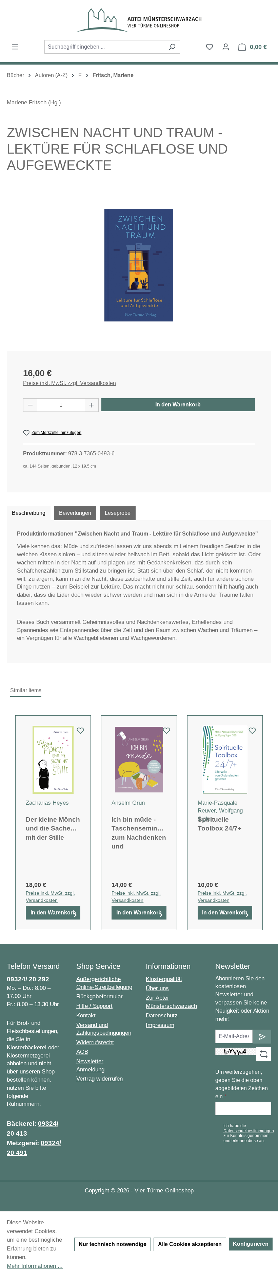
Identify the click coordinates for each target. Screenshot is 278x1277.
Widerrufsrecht (95, 1042)
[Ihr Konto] (226, 47)
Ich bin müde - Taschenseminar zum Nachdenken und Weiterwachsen (139, 832)
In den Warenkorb (178, 404)
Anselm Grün (128, 803)
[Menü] (15, 47)
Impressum (160, 1025)
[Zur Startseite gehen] (139, 20)
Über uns (157, 988)
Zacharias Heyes (47, 803)
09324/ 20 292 (28, 979)
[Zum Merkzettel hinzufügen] (80, 732)
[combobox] (104, 47)
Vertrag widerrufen (99, 1078)
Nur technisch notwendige (112, 1244)
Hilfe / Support (94, 1006)
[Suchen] (172, 47)
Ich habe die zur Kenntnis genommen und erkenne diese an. (248, 1133)
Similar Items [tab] (25, 690)
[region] (139, 265)
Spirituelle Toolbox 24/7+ (219, 824)
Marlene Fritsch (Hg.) (34, 102)
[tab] (29, 513)
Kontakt (86, 1015)
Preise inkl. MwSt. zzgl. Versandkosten (69, 383)
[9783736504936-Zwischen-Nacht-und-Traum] (139, 265)
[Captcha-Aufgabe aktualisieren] (263, 1054)
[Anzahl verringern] (30, 405)
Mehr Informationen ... (35, 1266)
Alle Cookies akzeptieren (190, 1244)
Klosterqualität (164, 979)
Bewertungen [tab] (75, 513)
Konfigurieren (251, 1244)
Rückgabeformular (99, 996)
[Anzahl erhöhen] (91, 405)
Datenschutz (162, 1015)
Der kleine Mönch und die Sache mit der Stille (53, 828)
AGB (82, 1052)
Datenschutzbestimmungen (248, 1131)
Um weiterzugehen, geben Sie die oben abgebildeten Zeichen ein (241, 1084)
